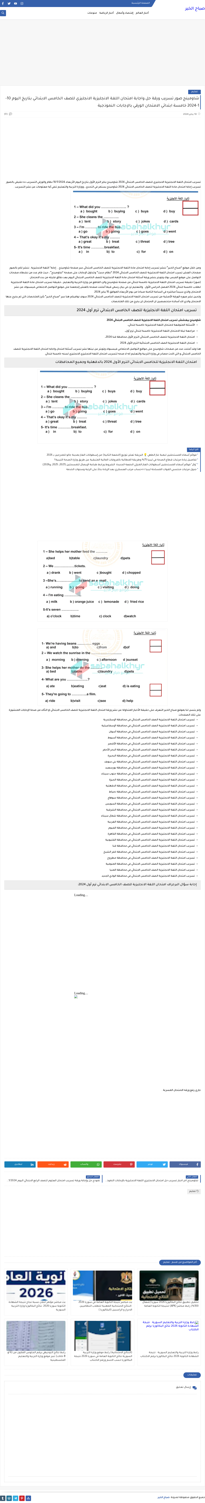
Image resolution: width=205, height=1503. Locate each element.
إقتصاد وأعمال (124, 13)
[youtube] (15, 3)
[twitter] (9, 3)
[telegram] (15, 1498)
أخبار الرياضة (106, 13)
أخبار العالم (142, 13)
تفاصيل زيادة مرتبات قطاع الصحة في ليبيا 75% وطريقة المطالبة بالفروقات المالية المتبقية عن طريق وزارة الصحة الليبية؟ (125, 460)
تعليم (194, 92)
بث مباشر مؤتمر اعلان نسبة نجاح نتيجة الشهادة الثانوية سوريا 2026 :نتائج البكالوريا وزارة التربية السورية (37, 1306)
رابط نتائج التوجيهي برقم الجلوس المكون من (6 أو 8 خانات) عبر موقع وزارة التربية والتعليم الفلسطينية (36, 1356)
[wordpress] (9, 1498)
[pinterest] (22, 1498)
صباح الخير (195, 9)
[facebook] (2, 3)
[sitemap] (28, 1498)
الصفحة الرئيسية (141, 3)
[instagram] (22, 3)
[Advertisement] (102, 54)
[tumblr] (2, 1498)
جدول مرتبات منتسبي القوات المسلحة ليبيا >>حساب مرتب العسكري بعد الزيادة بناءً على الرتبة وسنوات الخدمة (131, 469)
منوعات (92, 13)
